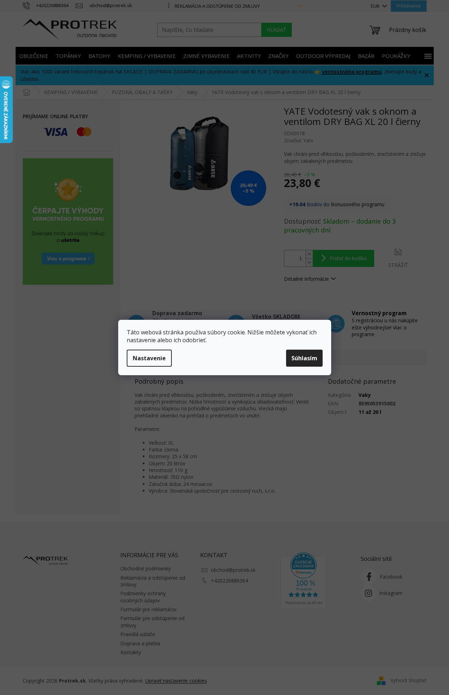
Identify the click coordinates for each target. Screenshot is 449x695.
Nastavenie (149, 358)
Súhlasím (304, 358)
